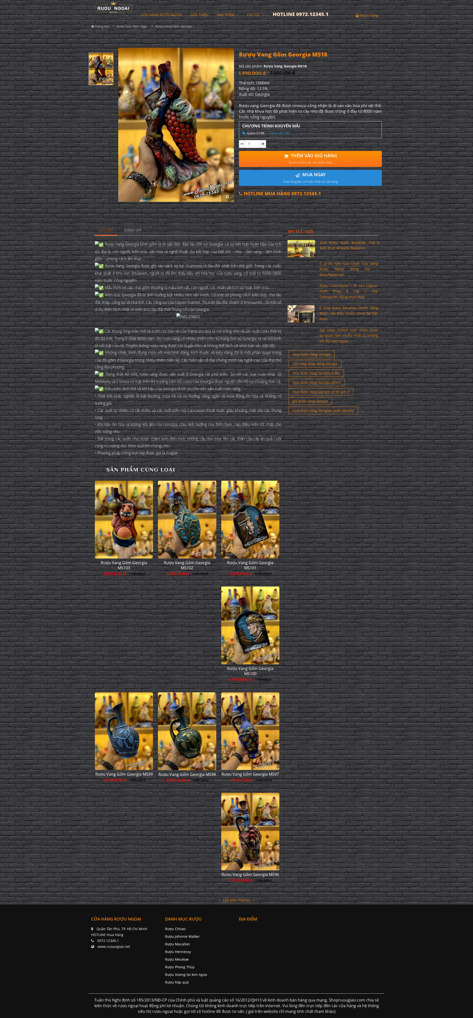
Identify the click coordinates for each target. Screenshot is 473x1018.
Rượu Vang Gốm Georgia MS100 (250, 671)
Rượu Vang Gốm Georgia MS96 (250, 874)
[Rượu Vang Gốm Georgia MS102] (187, 519)
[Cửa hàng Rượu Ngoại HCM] (113, 7)
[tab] (106, 230)
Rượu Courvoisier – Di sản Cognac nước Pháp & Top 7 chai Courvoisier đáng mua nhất (349, 291)
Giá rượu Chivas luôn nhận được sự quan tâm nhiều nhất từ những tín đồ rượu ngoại (349, 335)
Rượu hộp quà (177, 982)
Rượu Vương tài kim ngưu (186, 974)
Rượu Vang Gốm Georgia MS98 (187, 774)
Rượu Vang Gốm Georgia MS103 (124, 565)
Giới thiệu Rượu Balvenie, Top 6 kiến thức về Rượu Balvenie (349, 245)
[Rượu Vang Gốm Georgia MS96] (250, 831)
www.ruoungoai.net (114, 946)
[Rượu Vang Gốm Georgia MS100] (250, 625)
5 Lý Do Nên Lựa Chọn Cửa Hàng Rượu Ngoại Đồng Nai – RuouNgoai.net (349, 269)
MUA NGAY (310, 178)
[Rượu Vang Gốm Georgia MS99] (124, 731)
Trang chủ (101, 26)
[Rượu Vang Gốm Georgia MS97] (250, 731)
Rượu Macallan (177, 944)
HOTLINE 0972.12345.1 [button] (301, 14)
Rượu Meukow (177, 959)
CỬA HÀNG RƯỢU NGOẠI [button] (161, 14)
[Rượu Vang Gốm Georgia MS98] (187, 731)
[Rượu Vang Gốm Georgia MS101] (250, 519)
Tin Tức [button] (254, 14)
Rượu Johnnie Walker (182, 936)
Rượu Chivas (175, 928)
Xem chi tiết (279, 133)
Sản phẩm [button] (226, 14)
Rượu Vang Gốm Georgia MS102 (187, 565)
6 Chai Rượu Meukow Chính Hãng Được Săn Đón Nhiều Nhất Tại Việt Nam (349, 313)
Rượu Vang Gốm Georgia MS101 (250, 565)
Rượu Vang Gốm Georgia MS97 (250, 774)
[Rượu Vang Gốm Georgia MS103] (124, 519)
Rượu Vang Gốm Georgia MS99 (124, 774)
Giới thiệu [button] (199, 14)
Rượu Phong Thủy (179, 967)
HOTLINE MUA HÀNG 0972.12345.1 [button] (281, 193)
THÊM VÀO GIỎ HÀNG (313, 159)
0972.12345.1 (108, 940)
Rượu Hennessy (178, 951)
